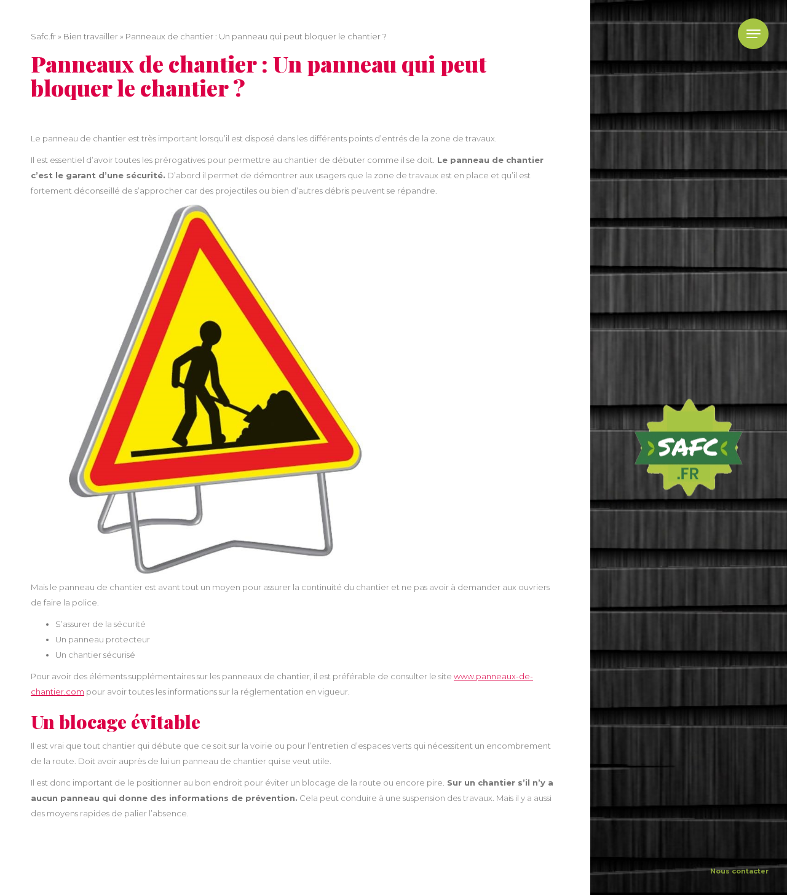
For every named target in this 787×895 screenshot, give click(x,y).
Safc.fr (43, 36)
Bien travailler (90, 36)
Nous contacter (739, 871)
